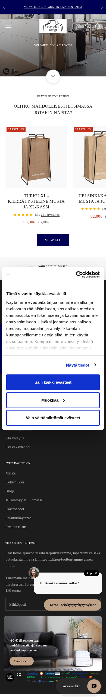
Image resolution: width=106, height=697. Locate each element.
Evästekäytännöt (17, 447)
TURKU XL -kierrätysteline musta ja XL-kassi (36, 201)
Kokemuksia (14, 482)
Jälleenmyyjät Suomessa (23, 500)
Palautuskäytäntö (18, 518)
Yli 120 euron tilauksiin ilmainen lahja (53, 6)
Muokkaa (49, 400)
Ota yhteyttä (14, 438)
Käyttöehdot (14, 509)
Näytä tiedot (77, 364)
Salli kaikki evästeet (53, 382)
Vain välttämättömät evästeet (53, 417)
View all (53, 240)
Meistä (10, 473)
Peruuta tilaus (15, 527)
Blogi (9, 491)
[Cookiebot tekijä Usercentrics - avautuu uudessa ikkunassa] (76, 274)
